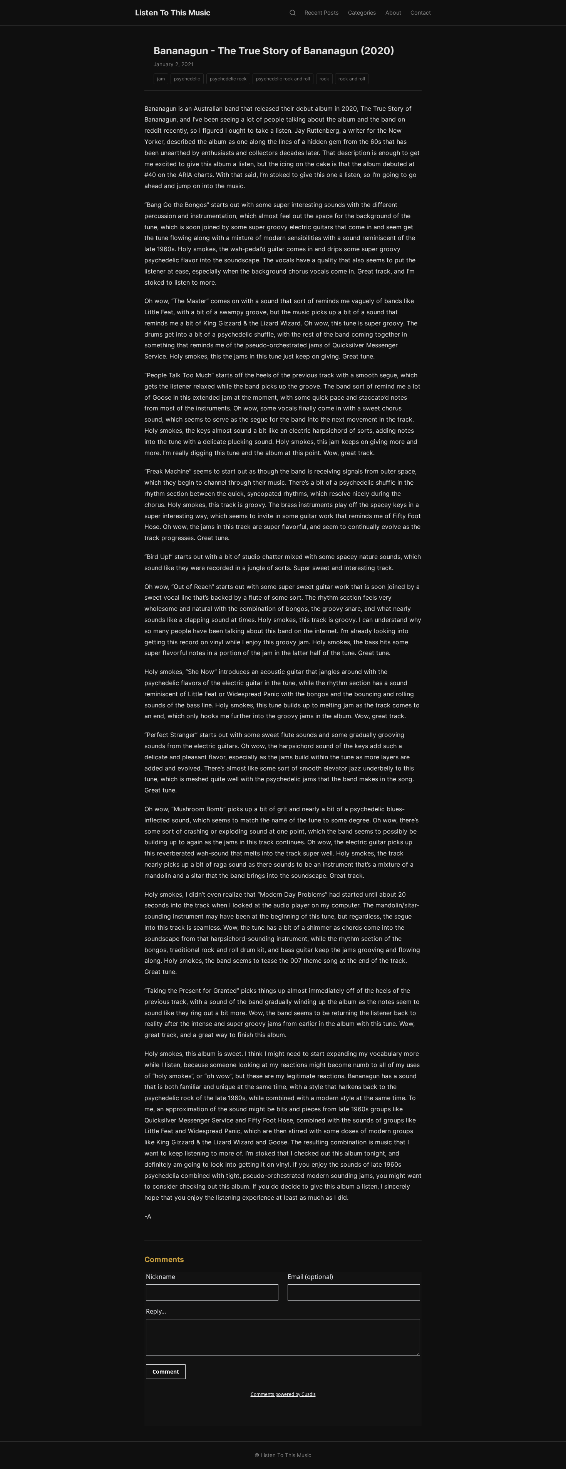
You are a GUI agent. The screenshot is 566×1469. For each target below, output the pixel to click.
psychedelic (187, 79)
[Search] (292, 13)
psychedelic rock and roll (283, 79)
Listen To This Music (173, 12)
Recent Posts (322, 12)
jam (161, 79)
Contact (420, 12)
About (393, 12)
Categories (362, 12)
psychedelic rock (228, 79)
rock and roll (351, 79)
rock (324, 79)
